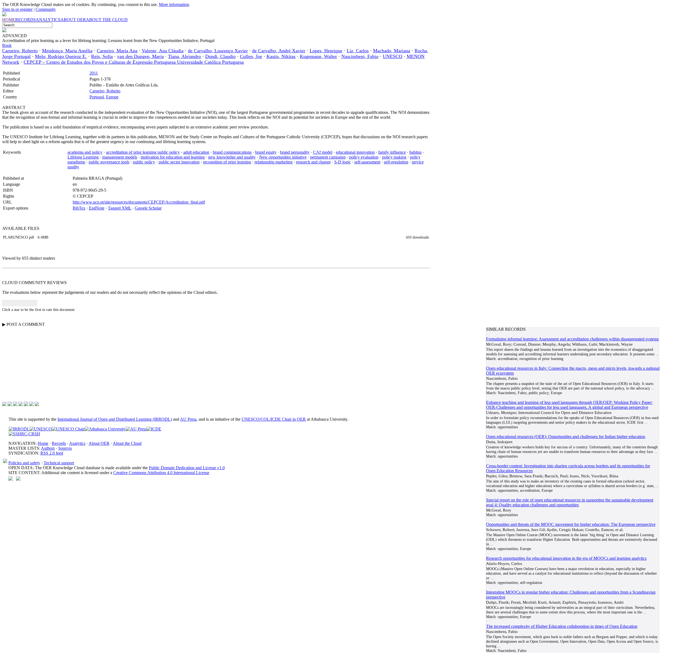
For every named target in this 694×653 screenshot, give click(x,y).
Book (7, 45)
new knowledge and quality (232, 157)
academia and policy (85, 152)
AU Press (188, 419)
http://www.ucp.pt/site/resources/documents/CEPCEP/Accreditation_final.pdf (139, 202)
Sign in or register (17, 9)
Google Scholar (148, 208)
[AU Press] (136, 429)
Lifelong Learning (83, 157)
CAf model (322, 152)
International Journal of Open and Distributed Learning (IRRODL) (114, 419)
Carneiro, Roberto (20, 50)
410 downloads (417, 237)
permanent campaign (328, 157)
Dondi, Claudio (220, 56)
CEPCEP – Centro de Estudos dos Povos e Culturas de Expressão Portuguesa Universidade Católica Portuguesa (134, 62)
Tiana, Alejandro (184, 56)
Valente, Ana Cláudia (163, 50)
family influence (392, 152)
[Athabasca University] (105, 429)
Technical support (59, 463)
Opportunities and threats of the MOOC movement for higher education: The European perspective (571, 524)
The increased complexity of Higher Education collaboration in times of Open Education (561, 626)
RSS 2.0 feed (51, 453)
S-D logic (342, 162)
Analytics (77, 443)
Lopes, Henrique (326, 50)
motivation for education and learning (173, 157)
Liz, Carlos (358, 50)
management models (119, 157)
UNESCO (392, 56)
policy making (394, 157)
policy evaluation (363, 157)
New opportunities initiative (283, 157)
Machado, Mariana (391, 50)
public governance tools (109, 162)
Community (46, 9)
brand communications (232, 152)
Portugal (96, 97)
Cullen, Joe (251, 56)
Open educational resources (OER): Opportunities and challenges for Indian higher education (565, 436)
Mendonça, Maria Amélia (67, 50)
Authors (48, 448)
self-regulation (396, 162)
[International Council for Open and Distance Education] (154, 429)
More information (174, 4)
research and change (313, 162)
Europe (112, 97)
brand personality (295, 152)
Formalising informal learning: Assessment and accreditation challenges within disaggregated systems (572, 339)
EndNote (96, 208)
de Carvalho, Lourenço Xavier (218, 50)
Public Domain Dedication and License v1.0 (187, 467)
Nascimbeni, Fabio (359, 56)
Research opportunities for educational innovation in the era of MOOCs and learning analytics (566, 558)
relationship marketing (274, 162)
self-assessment (367, 162)
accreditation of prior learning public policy (143, 152)
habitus (415, 152)
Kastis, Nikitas (280, 56)
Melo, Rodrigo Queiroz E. (61, 56)
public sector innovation (179, 162)
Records (59, 443)
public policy (144, 162)
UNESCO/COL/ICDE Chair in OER (274, 419)
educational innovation (355, 152)
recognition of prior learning (227, 162)
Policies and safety (24, 463)
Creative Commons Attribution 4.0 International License (161, 472)
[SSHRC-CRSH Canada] (24, 434)
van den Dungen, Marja (140, 56)
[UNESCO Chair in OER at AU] (68, 429)
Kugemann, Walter (318, 56)
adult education (196, 152)
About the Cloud (127, 443)
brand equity (266, 152)
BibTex (79, 208)
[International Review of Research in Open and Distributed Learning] (19, 429)
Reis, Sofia (102, 56)
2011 (93, 73)
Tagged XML (119, 208)
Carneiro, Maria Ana (117, 50)
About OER (99, 443)
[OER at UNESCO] (41, 429)
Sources (65, 448)
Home (43, 443)
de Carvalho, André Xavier (278, 50)
